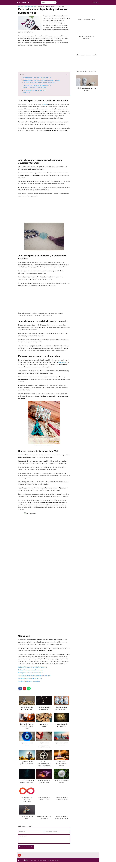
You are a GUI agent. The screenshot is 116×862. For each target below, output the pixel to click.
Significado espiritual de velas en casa (30, 678)
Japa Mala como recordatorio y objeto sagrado (37, 85)
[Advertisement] (44, 59)
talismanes (61, 362)
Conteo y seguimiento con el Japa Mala (34, 90)
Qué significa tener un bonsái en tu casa (30, 670)
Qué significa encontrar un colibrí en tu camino (32, 667)
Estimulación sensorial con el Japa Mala (34, 87)
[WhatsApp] (29, 688)
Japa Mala (45, 104)
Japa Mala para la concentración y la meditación (37, 77)
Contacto (33, 860)
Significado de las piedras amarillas (29, 681)
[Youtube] (19, 855)
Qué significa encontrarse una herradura (30, 673)
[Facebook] (20, 688)
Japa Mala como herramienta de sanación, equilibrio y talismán (41, 80)
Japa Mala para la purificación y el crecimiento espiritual (39, 82)
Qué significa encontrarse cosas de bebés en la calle (34, 675)
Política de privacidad (53, 860)
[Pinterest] (24, 688)
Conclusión (26, 92)
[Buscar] (55, 2)
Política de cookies (41, 860)
